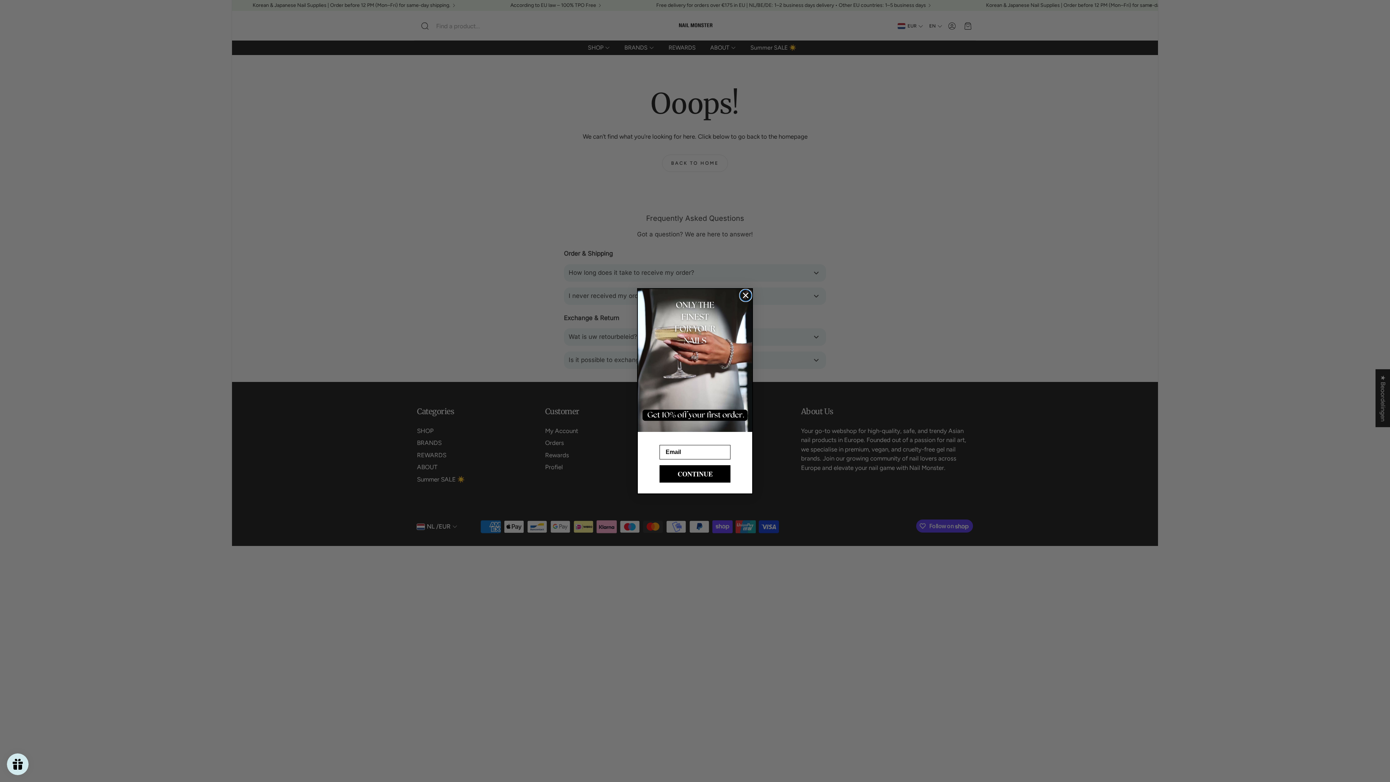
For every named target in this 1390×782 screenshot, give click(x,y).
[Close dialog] (745, 295)
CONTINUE (695, 474)
